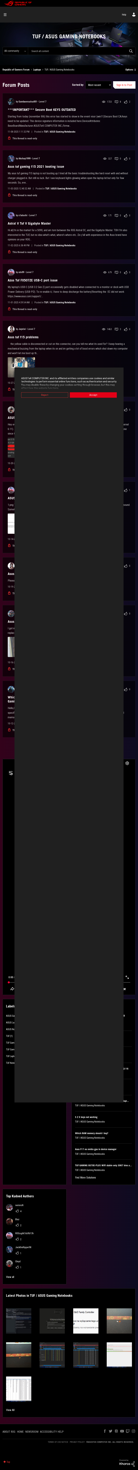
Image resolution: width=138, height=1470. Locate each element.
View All (10, 1410)
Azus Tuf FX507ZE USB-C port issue (33, 280)
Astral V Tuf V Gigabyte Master (29, 223)
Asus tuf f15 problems (23, 337)
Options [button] (129, 69)
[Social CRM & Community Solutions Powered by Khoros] (127, 1463)
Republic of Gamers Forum (16, 69)
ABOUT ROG (9, 1431)
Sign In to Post (124, 85)
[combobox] (81, 51)
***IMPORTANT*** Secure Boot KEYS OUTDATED (42, 110)
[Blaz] (14, 1224)
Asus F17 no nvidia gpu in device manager (95, 1149)
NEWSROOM (31, 1431)
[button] (18, 1321)
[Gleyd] (14, 1266)
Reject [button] (44, 395)
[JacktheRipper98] (20, 1252)
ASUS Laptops (13, 1022)
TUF (8, 1036)
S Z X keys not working (86, 1117)
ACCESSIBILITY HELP (52, 1431)
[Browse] (7, 14)
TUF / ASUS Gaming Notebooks (59, 131)
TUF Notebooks (13, 1063)
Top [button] (8, 1462)
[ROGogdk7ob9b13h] (21, 1238)
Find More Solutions (85, 1177)
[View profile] (11, 101)
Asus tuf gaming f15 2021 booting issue (36, 167)
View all (10, 1277)
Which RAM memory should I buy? (91, 1133)
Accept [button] (93, 395)
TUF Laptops (12, 1056)
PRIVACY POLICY (77, 1442)
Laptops (37, 69)
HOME (20, 1431)
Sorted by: (78, 84)
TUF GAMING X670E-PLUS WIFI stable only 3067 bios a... (103, 1165)
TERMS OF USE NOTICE (58, 1442)
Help (124, 14)
